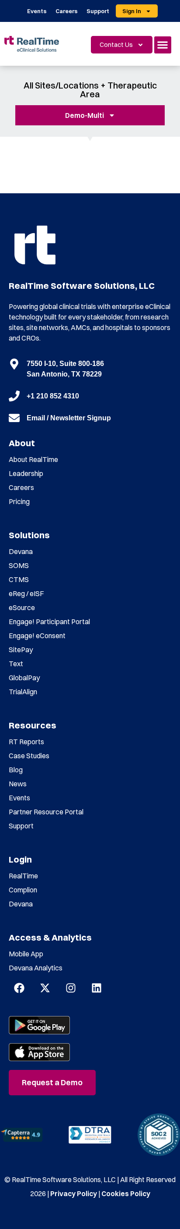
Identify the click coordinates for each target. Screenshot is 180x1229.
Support (98, 10)
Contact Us (116, 44)
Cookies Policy (125, 1193)
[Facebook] (19, 987)
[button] (162, 44)
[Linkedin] (96, 987)
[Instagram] (70, 987)
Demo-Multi (84, 115)
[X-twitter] (45, 987)
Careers (66, 10)
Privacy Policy (73, 1193)
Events (37, 10)
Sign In (131, 10)
